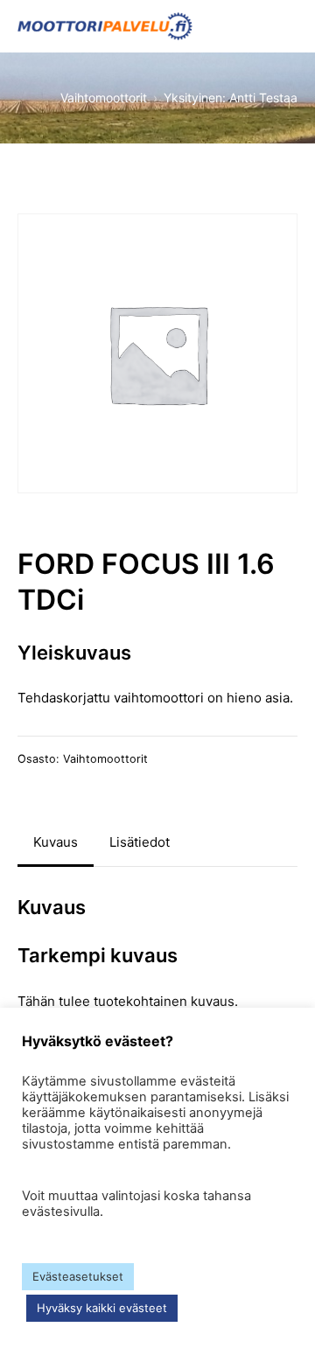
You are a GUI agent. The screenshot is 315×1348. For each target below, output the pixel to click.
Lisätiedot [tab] (139, 842)
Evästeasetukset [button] (77, 1276)
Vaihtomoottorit (105, 758)
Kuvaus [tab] (55, 842)
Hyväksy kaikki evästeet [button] (102, 1308)
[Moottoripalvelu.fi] (105, 26)
